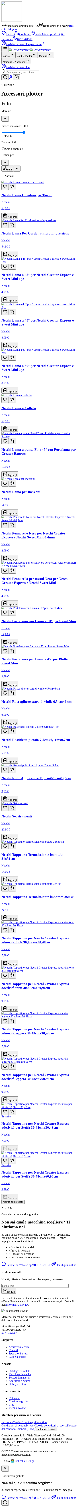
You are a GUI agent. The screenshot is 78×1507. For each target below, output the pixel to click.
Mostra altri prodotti (13, 1201)
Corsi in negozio (18, 1401)
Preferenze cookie (46, 1429)
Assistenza (18, 67)
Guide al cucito (17, 1356)
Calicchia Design (24, 1460)
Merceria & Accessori (14, 62)
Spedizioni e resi (18, 1353)
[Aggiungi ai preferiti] (5, 187)
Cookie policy (43, 1425)
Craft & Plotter (24, 56)
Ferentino (41, 1422)
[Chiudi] (5, 1469)
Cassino (17, 1422)
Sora (24, 1422)
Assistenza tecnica (19, 1347)
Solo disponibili (14, 148)
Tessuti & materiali (19, 1377)
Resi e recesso (59, 1425)
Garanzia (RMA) (25, 1428)
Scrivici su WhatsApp (19, 1265)
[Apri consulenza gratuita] (5, 1503)
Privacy (30, 1425)
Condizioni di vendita (13, 1425)
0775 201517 (24, 39)
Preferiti (10, 34)
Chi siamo (14, 1398)
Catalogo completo (19, 1371)
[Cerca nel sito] (5, 77)
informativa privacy (17, 1304)
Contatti (13, 1350)
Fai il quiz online (66, 1265)
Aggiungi (12, 216)
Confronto (25, 34)
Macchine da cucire (20, 1374)
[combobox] (22, 72)
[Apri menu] (5, 49)
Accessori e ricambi (20, 1380)
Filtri (9, 169)
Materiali (43, 56)
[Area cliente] (11, 78)
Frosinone (7, 1422)
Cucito (6, 56)
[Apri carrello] (16, 77)
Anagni (31, 1422)
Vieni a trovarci (17, 1407)
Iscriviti (11, 1291)
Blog (11, 1404)
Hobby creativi (17, 1384)
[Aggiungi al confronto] (12, 187)
